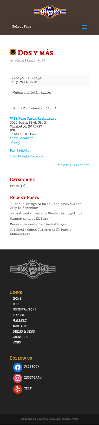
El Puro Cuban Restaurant (35, 119)
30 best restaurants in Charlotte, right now (46, 213)
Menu (17, 304)
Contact (19, 326)
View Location (21, 138)
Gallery (20, 320)
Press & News (24, 332)
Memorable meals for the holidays (38, 224)
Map (17, 143)
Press (14, 186)
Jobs (17, 342)
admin (19, 60)
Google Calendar (31, 156)
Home (17, 299)
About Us (20, 337)
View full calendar (73, 165)
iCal (13, 156)
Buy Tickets (19, 150)
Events (19, 315)
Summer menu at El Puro (29, 219)
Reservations (24, 309)
